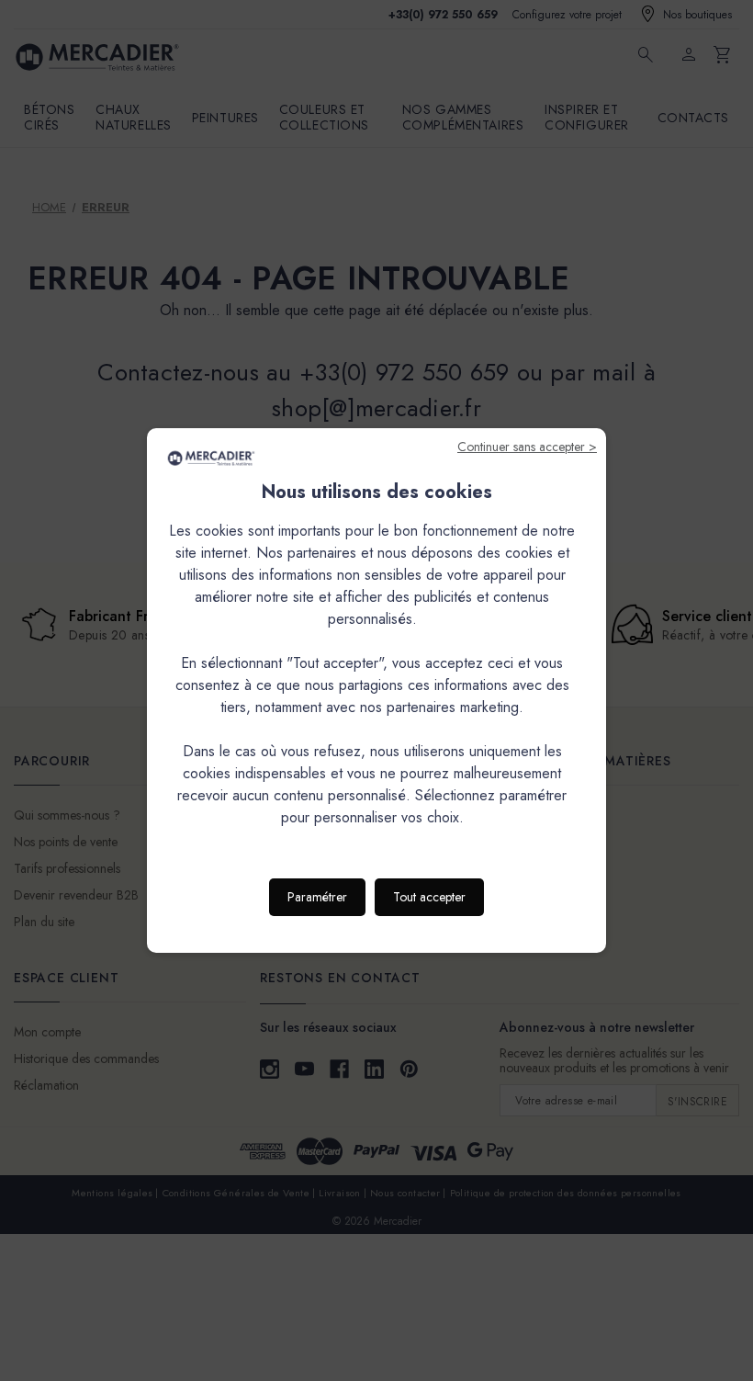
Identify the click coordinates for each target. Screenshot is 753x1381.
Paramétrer (317, 897)
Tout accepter (429, 897)
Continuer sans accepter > (527, 446)
